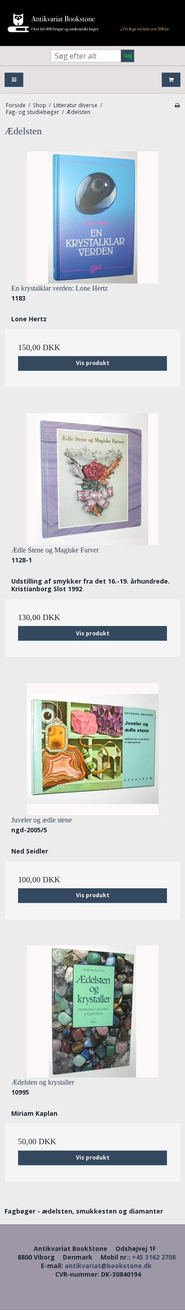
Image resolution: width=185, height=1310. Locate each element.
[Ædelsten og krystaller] (92, 1011)
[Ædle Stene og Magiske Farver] (92, 479)
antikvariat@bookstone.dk (108, 1265)
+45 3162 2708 (154, 1257)
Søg (127, 55)
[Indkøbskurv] (171, 80)
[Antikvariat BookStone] (92, 23)
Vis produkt (93, 363)
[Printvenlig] (177, 105)
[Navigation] (13, 80)
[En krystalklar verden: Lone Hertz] (92, 217)
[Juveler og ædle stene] (92, 749)
